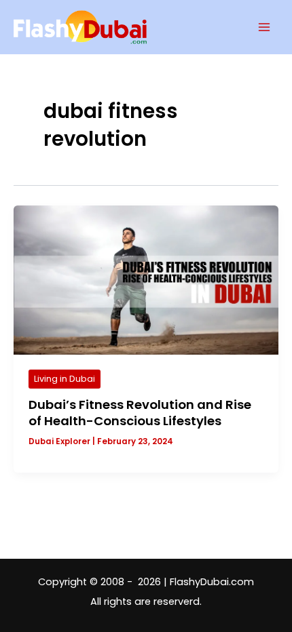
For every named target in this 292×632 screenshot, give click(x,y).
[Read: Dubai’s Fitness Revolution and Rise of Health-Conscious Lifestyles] (146, 279)
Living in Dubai (64, 378)
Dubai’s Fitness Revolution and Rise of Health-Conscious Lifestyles (140, 412)
